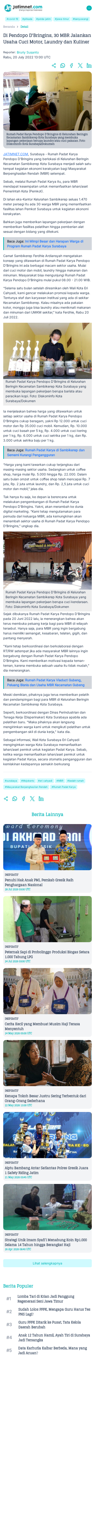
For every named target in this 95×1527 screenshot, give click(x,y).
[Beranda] (23, 8)
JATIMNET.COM (15, 154)
